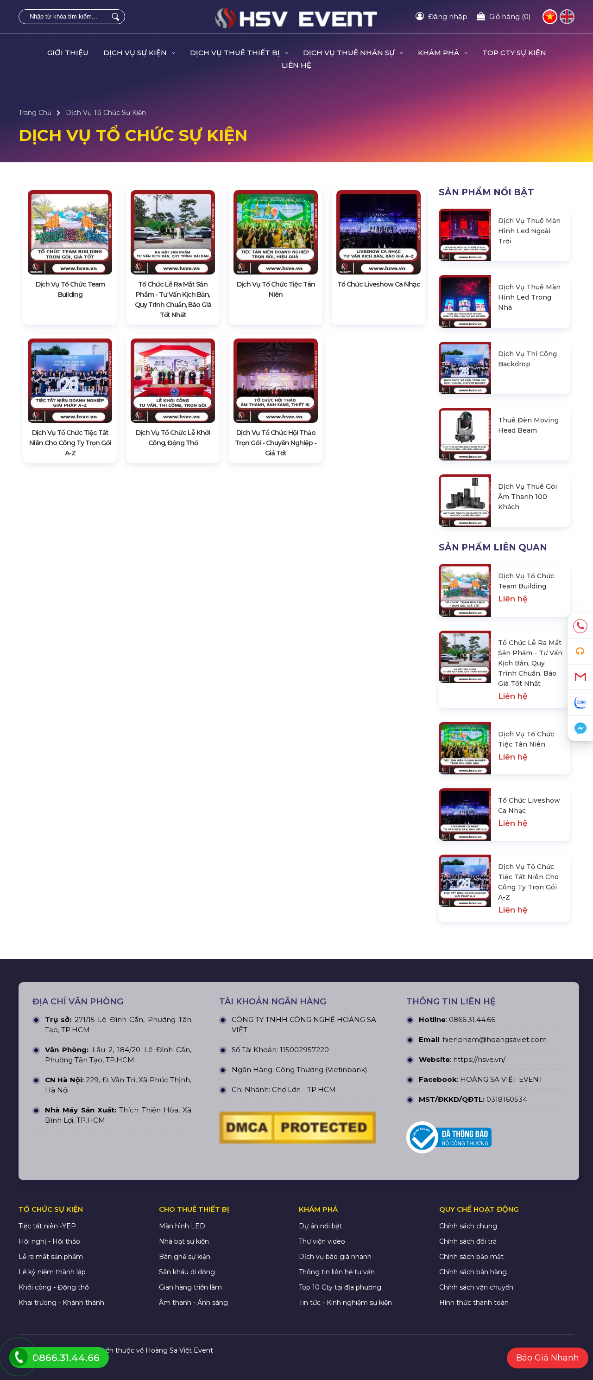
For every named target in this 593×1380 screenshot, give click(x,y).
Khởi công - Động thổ (54, 1287)
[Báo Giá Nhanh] (580, 651)
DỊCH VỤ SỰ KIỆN (136, 52)
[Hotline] (580, 626)
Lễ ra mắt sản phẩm (51, 1256)
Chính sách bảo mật (471, 1256)
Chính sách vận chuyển (476, 1287)
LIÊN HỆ (296, 65)
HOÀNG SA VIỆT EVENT (501, 1079)
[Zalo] (580, 703)
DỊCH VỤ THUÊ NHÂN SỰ (350, 52)
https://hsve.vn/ (479, 1059)
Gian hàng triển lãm (190, 1287)
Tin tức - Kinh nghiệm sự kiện (345, 1302)
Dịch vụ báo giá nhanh (335, 1256)
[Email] (580, 677)
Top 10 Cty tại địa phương (340, 1287)
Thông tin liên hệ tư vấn (337, 1272)
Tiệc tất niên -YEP (47, 1226)
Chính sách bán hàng (473, 1272)
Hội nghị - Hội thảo (49, 1241)
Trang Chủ (35, 113)
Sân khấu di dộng (187, 1272)
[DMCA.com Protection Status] (297, 1130)
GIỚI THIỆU (67, 52)
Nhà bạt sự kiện (184, 1241)
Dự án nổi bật (320, 1226)
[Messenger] (580, 728)
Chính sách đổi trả (468, 1241)
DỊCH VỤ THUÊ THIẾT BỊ (236, 52)
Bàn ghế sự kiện (184, 1256)
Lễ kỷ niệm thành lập (52, 1272)
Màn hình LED (182, 1226)
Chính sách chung (468, 1226)
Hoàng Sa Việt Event (179, 1350)
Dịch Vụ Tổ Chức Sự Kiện (106, 113)
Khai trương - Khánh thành (61, 1302)
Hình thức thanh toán (474, 1302)
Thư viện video (322, 1241)
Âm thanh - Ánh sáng (193, 1302)
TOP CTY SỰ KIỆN (514, 52)
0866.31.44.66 (472, 1019)
